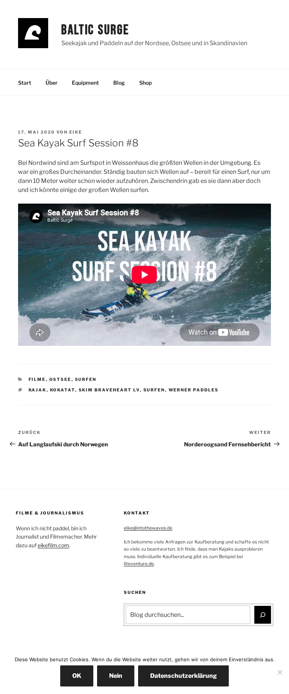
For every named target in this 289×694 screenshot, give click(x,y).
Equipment (85, 82)
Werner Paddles (194, 390)
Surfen (86, 379)
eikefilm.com (53, 545)
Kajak (38, 390)
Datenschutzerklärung (183, 675)
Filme (37, 379)
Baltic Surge (95, 30)
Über (52, 82)
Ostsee (60, 379)
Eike (75, 132)
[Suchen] (262, 615)
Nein (115, 675)
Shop (145, 82)
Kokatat (62, 390)
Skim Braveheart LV (109, 390)
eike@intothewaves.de (148, 528)
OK (76, 675)
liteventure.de (139, 563)
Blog (119, 82)
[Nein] (279, 672)
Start (24, 82)
